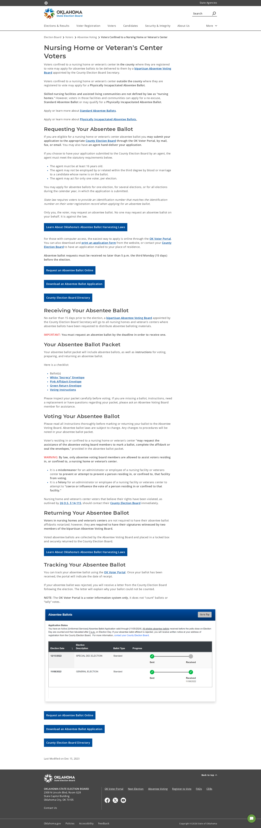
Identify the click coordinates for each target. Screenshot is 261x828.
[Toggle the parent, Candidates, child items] (139, 26)
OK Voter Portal (160, 238)
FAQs (199, 789)
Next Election (136, 789)
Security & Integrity (158, 26)
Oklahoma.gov (52, 823)
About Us (183, 26)
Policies (70, 823)
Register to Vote (181, 789)
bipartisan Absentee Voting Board (129, 318)
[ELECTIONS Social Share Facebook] (107, 800)
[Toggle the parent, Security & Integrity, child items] (171, 26)
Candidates (130, 26)
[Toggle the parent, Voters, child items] (117, 26)
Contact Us (50, 808)
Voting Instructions (63, 389)
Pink (66, 381)
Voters (112, 26)
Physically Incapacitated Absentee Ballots (108, 119)
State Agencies (208, 2)
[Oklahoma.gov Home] (46, 2)
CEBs (209, 789)
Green (65, 385)
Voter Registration (88, 26)
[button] (85, 227)
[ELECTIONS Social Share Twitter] (115, 800)
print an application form (99, 243)
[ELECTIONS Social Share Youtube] (123, 800)
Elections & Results (56, 26)
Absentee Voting (158, 789)
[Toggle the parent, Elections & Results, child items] (70, 26)
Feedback (103, 823)
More (209, 26)
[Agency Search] (214, 13)
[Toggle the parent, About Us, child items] (191, 26)
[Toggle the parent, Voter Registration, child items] (101, 26)
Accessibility (86, 823)
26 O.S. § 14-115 (70, 503)
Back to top (207, 775)
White (67, 377)
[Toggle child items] (216, 26)
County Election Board (125, 503)
